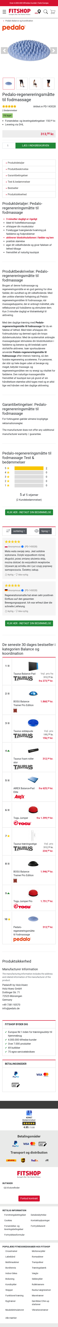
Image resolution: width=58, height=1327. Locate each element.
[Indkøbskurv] (53, 12)
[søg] (46, 11)
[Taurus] (23, 678)
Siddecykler (37, 1279)
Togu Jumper (20, 817)
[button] (9, 83)
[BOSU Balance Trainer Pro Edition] (33, 693)
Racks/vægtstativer (41, 1290)
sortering (18, 531)
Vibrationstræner (40, 1310)
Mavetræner (38, 1295)
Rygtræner (10, 1301)
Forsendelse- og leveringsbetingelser (13, 1228)
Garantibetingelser (18, 175)
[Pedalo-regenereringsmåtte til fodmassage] (33, 918)
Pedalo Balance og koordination (19, 21)
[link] (16, 1075)
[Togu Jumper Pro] (33, 892)
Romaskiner (37, 1256)
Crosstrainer (11, 1251)
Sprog (44, 531)
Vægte (35, 1273)
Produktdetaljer (16, 162)
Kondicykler (11, 1284)
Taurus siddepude (23, 731)
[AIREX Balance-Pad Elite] (33, 780)
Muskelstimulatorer (14, 1310)
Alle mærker (11, 1318)
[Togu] (23, 823)
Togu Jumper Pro (22, 901)
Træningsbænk (39, 1268)
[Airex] (23, 797)
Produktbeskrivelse (18, 169)
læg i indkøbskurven (35, 145)
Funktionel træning (14, 1295)
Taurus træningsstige (25, 843)
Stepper (9, 1290)
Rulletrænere (38, 1284)
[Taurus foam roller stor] (33, 750)
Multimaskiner (12, 1262)
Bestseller (13, 188)
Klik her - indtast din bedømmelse (29, 512)
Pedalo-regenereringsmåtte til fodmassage (23, 931)
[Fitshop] (20, 11)
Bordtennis (10, 1268)
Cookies (8, 1220)
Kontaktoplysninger (40, 1220)
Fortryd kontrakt (29, 1198)
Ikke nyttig (23, 574)
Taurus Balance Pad (24, 673)
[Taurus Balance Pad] (33, 665)
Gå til (12, 1187)
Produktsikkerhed (17, 194)
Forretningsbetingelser (15, 1215)
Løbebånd (10, 1256)
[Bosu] (23, 710)
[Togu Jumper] (33, 809)
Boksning (9, 1279)
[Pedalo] (14, 27)
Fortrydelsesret (38, 1226)
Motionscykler (38, 1251)
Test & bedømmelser (19, 181)
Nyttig (10, 574)
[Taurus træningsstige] (33, 835)
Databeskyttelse (38, 1215)
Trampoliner (37, 1262)
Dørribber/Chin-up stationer (40, 1303)
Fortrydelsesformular (14, 1235)
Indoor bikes (11, 1273)
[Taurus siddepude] (33, 722)
